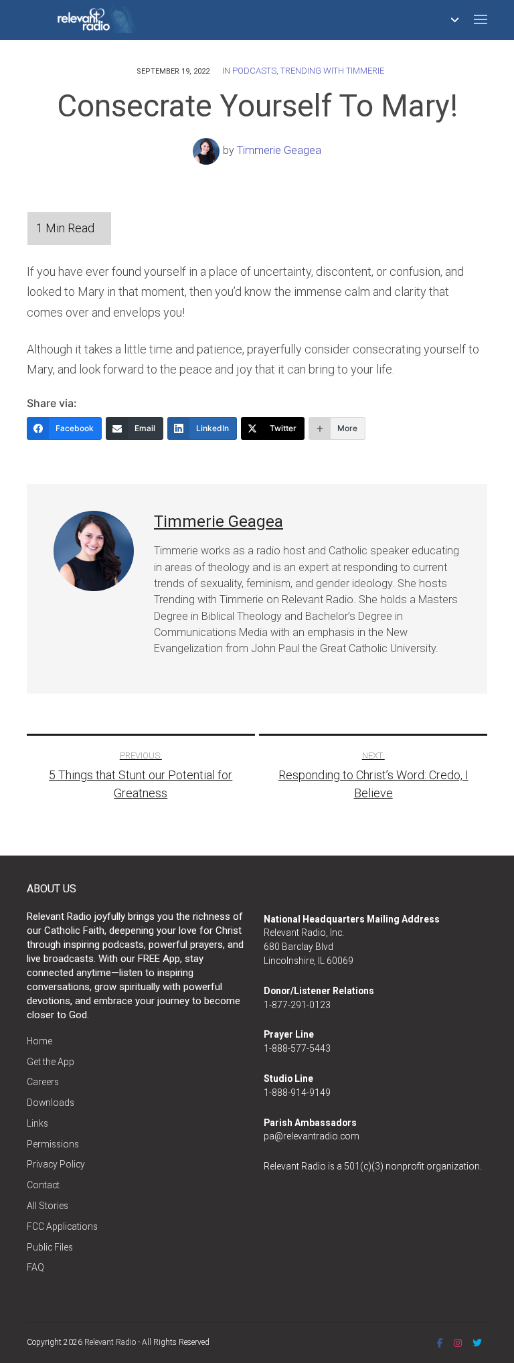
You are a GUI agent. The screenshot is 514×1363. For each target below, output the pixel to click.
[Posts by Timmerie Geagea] (208, 150)
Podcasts (254, 71)
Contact (43, 1185)
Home (39, 1041)
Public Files (50, 1247)
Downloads (50, 1102)
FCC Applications (62, 1226)
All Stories (47, 1205)
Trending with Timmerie (332, 71)
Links (37, 1123)
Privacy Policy (56, 1164)
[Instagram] (457, 1343)
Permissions (53, 1144)
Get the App (50, 1061)
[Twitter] (477, 1343)
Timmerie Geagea (279, 150)
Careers (43, 1081)
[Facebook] (440, 1343)
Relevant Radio (110, 1342)
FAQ (35, 1267)
